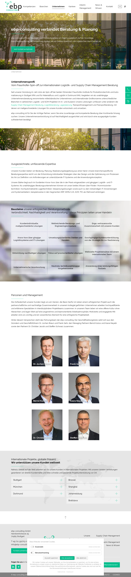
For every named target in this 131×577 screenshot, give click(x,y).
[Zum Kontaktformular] (128, 101)
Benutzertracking (42, 553)
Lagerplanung (66, 105)
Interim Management (85, 6)
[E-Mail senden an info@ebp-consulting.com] (128, 95)
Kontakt (109, 6)
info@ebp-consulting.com (22, 544)
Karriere (72, 6)
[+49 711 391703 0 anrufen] (128, 89)
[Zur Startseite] (13, 6)
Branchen (44, 6)
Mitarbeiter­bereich (111, 565)
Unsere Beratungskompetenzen (79, 537)
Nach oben (65, 517)
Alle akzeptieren (67, 558)
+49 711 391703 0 (20, 541)
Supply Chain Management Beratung (27, 105)
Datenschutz (61, 572)
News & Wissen (98, 6)
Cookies (116, 575)
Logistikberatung (51, 105)
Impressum (69, 572)
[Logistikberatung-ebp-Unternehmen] (65, 69)
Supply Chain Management (108, 536)
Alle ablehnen (81, 558)
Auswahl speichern (51, 558)
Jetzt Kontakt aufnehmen (23, 49)
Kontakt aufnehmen (20, 551)
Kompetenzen (29, 6)
